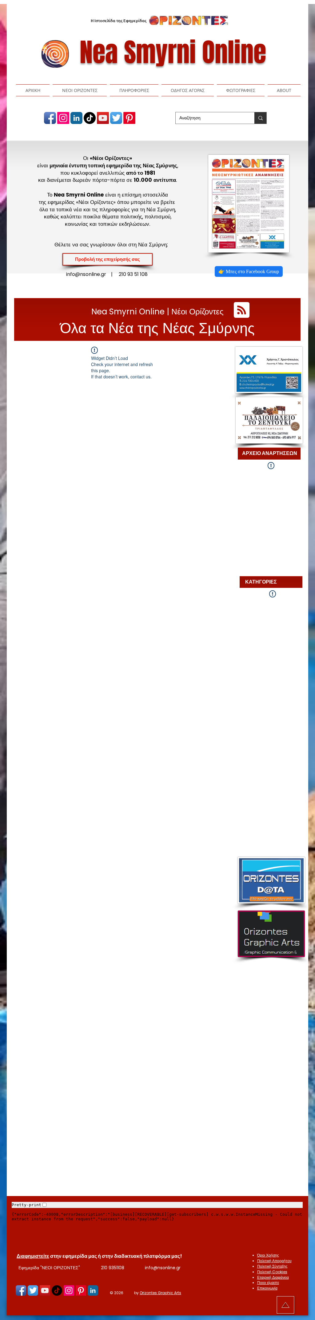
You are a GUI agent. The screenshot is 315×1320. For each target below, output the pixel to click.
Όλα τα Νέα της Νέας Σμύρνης (157, 328)
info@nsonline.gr (163, 1268)
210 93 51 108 (133, 274)
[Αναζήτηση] (260, 118)
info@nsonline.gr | (92, 274)
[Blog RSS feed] (241, 310)
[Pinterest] (129, 118)
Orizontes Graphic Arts (160, 1292)
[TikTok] (90, 118)
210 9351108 (112, 1268)
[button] (79, 90)
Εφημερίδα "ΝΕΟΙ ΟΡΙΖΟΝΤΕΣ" (49, 1268)
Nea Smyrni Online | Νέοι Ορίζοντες (157, 311)
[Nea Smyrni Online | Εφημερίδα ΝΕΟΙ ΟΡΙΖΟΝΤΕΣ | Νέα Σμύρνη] (50, 118)
